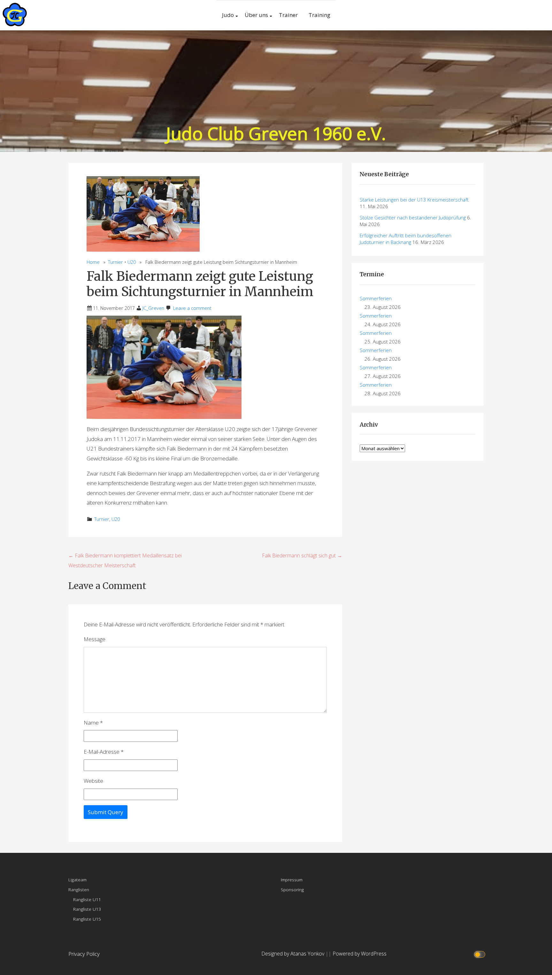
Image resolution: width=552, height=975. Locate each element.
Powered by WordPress (360, 953)
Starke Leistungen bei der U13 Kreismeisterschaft (414, 199)
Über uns (256, 15)
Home (93, 262)
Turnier (115, 262)
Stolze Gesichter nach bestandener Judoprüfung (413, 217)
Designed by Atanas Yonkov (293, 953)
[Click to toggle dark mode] (481, 953)
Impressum (292, 880)
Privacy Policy (84, 953)
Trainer (288, 15)
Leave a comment (192, 308)
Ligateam (77, 880)
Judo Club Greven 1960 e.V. (276, 133)
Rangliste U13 (87, 909)
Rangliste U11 (87, 899)
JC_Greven (153, 308)
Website (93, 780)
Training (319, 15)
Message (94, 639)
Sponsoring (292, 889)
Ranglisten (78, 889)
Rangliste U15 (87, 919)
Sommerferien (376, 298)
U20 (131, 262)
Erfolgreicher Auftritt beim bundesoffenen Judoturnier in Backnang (405, 238)
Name (93, 722)
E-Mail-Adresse (104, 751)
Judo (228, 15)
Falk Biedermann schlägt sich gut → (302, 555)
